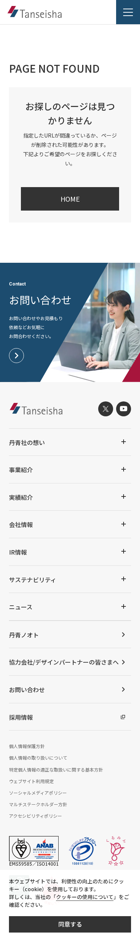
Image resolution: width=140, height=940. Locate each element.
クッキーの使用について (84, 896)
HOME (70, 199)
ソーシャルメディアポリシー (38, 792)
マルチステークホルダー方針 (38, 804)
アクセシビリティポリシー (35, 816)
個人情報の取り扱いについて (38, 757)
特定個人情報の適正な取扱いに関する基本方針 (56, 769)
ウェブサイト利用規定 (31, 781)
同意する (70, 924)
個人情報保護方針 (27, 746)
